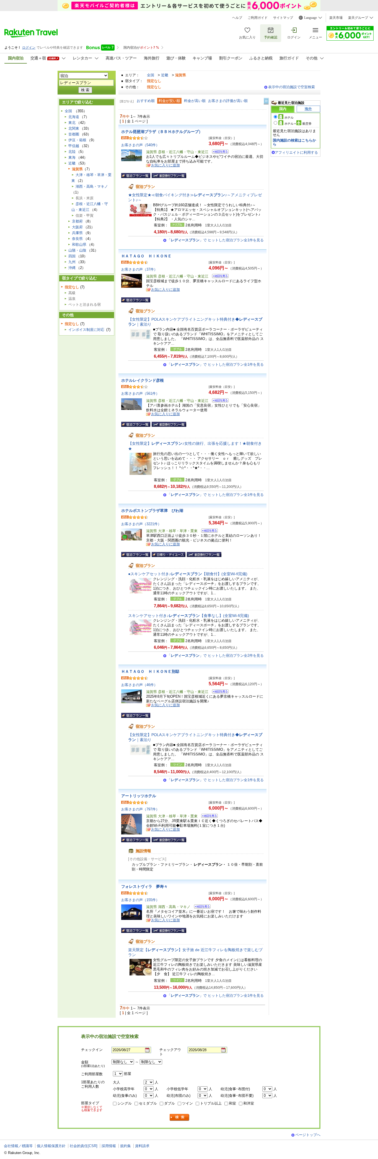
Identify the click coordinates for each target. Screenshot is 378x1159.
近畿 (164, 75)
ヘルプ (237, 18)
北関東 (73, 128)
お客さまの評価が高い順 (228, 101)
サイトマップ (283, 18)
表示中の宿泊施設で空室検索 (291, 87)
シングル (124, 1103)
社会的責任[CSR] (83, 1146)
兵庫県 (77, 233)
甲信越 (73, 146)
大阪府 (77, 227)
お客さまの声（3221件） (141, 524)
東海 (72, 157)
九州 (72, 262)
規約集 (125, 1146)
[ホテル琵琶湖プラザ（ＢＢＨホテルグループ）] (218, 152)
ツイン (187, 1103)
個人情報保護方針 (51, 1146)
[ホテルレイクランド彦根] (218, 401)
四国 (72, 256)
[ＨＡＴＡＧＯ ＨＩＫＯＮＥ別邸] (218, 692)
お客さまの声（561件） (140, 393)
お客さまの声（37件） (139, 269)
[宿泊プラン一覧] (135, 175)
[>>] (266, 101)
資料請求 (142, 1146)
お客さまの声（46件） (139, 685)
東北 (72, 123)
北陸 (72, 152)
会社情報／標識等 (18, 1146)
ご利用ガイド (258, 18)
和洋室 (248, 1103)
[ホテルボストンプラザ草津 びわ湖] (208, 531)
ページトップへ (307, 1135)
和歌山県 (79, 244)
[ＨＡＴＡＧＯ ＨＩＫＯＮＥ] (218, 277)
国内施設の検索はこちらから (294, 142)
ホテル (289, 117)
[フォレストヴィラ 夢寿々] (200, 907)
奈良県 (77, 239)
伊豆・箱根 (77, 140)
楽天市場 (336, 18)
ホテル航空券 (298, 123)
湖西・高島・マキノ (92, 186)
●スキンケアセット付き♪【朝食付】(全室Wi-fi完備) (187, 574)
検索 (180, 1117)
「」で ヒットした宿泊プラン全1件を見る (215, 240)
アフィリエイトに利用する (296, 152)
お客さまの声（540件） (140, 145)
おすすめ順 (146, 101)
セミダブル (148, 1103)
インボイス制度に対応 (86, 330)
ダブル (169, 1103)
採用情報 (109, 1146)
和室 (232, 1103)
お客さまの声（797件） (140, 809)
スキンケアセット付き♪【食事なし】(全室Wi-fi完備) (188, 615)
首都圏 (73, 134)
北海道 (73, 117)
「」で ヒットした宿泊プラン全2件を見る (215, 655)
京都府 (77, 221)
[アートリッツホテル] (208, 817)
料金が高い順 (195, 101)
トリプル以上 (211, 1103)
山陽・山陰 (77, 250)
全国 (150, 75)
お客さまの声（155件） (140, 900)
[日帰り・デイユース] (168, 554)
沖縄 (72, 268)
